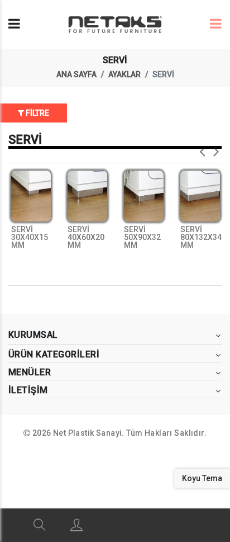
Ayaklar (124, 74)
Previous (202, 148)
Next (216, 148)
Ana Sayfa (76, 74)
